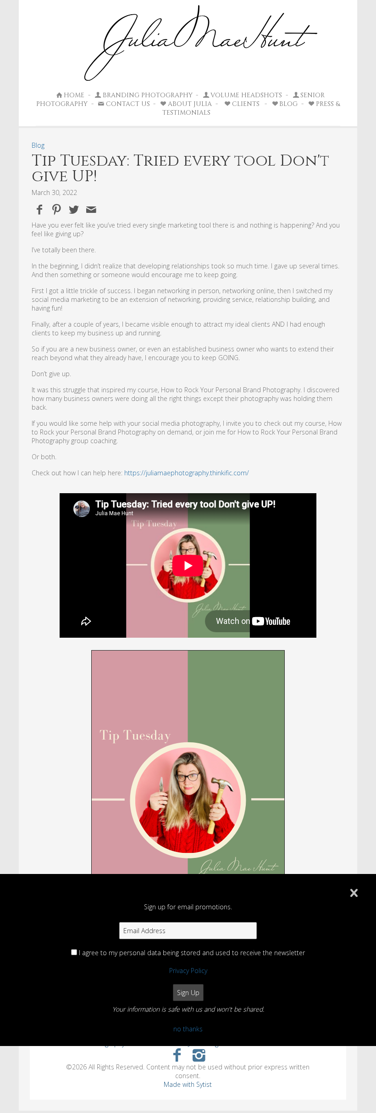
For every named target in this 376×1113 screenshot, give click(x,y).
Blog (38, 145)
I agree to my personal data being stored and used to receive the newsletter (192, 952)
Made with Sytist (188, 1084)
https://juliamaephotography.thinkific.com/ (186, 472)
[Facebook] (176, 1054)
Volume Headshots (246, 95)
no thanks (188, 1028)
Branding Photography (148, 95)
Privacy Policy (188, 970)
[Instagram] (199, 1054)
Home (74, 95)
